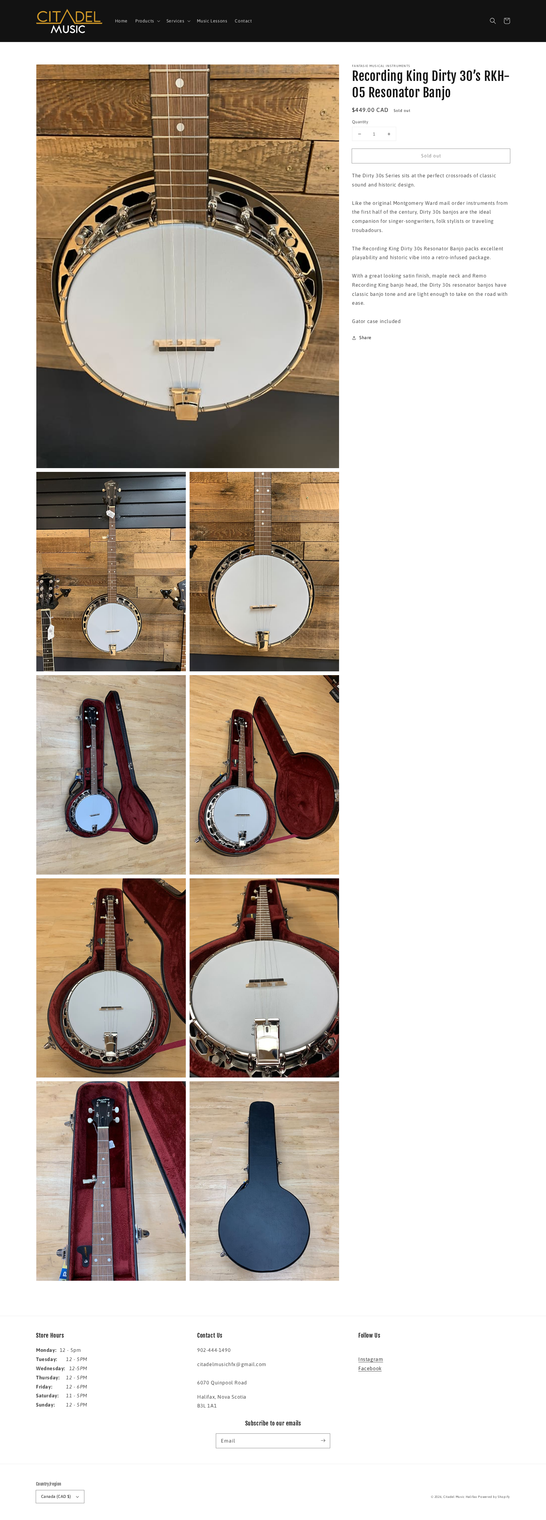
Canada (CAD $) (56, 1496)
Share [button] (365, 337)
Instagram (370, 1359)
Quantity (360, 121)
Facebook (370, 1368)
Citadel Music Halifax (460, 1497)
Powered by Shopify (494, 1497)
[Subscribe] (323, 1441)
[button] (493, 21)
